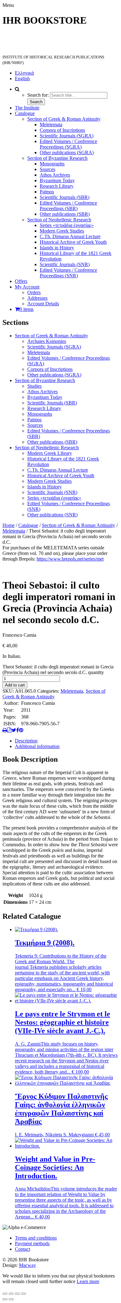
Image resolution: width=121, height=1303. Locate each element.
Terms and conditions (36, 1238)
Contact (22, 1249)
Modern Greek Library (49, 453)
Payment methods (32, 1243)
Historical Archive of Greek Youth (73, 242)
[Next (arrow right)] (11, 1299)
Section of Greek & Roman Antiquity (64, 119)
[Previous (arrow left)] (4, 1299)
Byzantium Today (57, 180)
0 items (27, 309)
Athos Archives (55, 175)
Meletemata (51, 124)
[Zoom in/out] (4, 1294)
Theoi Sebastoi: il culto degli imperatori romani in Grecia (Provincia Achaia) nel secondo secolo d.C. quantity (58, 669)
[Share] (17, 1294)
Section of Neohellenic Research (59, 219)
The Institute (27, 107)
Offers (21, 281)
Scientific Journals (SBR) (64, 197)
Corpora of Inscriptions (62, 130)
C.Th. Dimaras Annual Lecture (70, 236)
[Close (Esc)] (23, 1294)
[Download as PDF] (9, 730)
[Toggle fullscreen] (11, 1294)
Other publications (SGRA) (67, 152)
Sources (47, 169)
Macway (27, 1265)
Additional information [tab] (37, 746)
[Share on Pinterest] (21, 730)
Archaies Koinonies (46, 341)
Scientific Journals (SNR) (65, 264)
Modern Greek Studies (62, 230)
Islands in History (57, 247)
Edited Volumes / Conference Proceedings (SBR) (68, 205)
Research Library (57, 186)
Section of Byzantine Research (57, 158)
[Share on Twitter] (13, 730)
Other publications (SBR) (65, 214)
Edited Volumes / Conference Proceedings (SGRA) (68, 144)
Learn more (88, 1281)
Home (8, 525)
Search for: (38, 95)
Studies (34, 386)
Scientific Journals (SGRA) (66, 135)
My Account (27, 286)
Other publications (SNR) (52, 514)
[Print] (4, 730)
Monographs (52, 163)
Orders (34, 292)
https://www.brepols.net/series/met (70, 558)
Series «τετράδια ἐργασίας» (67, 225)
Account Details (43, 303)
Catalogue (25, 113)
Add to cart (15, 685)
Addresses (37, 298)
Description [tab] (26, 740)
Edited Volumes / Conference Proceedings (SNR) (68, 272)
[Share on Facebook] (17, 730)
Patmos (47, 191)
